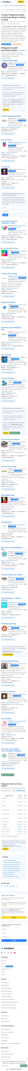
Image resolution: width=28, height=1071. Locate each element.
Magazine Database (6, 991)
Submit (5, 215)
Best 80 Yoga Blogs (8, 874)
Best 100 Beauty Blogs (9, 872)
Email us (6, 109)
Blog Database (5, 985)
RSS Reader (4, 1018)
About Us (3, 960)
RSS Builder (4, 1040)
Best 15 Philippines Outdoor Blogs (12, 868)
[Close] (27, 1059)
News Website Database (7, 999)
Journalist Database (6, 994)
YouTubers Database (6, 996)
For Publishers (5, 1016)
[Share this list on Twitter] (8, 24)
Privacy (3, 972)
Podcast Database (6, 988)
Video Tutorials (5, 1051)
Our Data (3, 963)
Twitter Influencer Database (8, 1005)
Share (2, 23)
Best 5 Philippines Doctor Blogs (11, 876)
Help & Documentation (7, 1054)
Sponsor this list (17, 44)
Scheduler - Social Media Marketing (11, 1043)
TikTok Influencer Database (8, 1008)
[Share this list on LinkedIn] (11, 24)
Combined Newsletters (7, 1032)
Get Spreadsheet (7, 654)
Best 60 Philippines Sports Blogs (11, 864)
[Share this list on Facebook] (6, 24)
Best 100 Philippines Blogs (10, 860)
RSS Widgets (4, 1035)
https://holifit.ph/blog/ (19, 524)
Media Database (5, 1021)
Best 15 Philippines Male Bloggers (12, 870)
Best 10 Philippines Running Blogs (12, 862)
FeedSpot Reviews (6, 969)
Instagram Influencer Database (9, 1002)
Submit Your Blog (6, 44)
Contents (23, 21)
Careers (6, 966)
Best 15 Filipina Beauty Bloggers (11, 866)
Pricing (21, 1)
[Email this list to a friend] (16, 24)
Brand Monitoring (6, 1029)
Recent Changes (5, 1057)
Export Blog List (14, 433)
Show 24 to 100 (8, 775)
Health (5, 5)
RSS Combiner (5, 1037)
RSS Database (5, 982)
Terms (2, 974)
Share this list (5, 883)
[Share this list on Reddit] (14, 24)
